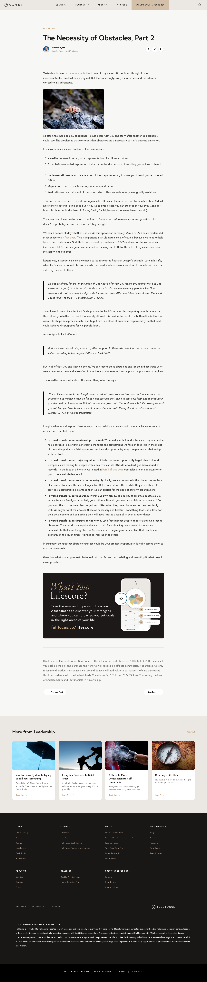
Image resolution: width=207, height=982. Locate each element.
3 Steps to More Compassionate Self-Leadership (121, 778)
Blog (152, 833)
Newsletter (155, 838)
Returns (108, 877)
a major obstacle (75, 73)
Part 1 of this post (112, 469)
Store (123, 5)
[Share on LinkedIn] (161, 49)
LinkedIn (55, 907)
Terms (121, 971)
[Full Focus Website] (163, 907)
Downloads (155, 848)
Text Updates (156, 853)
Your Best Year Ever (114, 848)
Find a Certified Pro (70, 882)
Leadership (49, 29)
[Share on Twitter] (154, 49)
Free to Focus (67, 838)
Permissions (103, 971)
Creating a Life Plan (166, 775)
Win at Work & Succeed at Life (119, 838)
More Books (110, 858)
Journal (19, 843)
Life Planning (22, 833)
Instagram (38, 907)
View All (191, 731)
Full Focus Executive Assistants (75, 848)
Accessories (21, 858)
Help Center (110, 882)
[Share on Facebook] (148, 49)
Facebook (21, 907)
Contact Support (113, 887)
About (101, 5)
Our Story (20, 877)
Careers (19, 882)
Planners (20, 838)
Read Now (20, 795)
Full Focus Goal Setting (72, 843)
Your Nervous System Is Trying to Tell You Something (33, 776)
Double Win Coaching (71, 877)
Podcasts (154, 843)
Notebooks (21, 848)
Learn (59, 5)
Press (18, 887)
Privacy (137, 971)
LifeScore (150, 5)
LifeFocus (65, 833)
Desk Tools (21, 853)
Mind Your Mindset (114, 833)
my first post (67, 237)
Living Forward (112, 853)
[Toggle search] (199, 5)
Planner (80, 5)
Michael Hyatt (58, 47)
